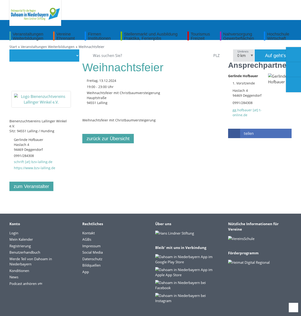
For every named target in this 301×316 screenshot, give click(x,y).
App (85, 271)
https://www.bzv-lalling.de (34, 168)
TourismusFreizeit (200, 36)
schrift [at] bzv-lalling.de (33, 162)
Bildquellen (91, 265)
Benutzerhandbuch (24, 252)
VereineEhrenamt (65, 36)
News (13, 277)
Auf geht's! (275, 55)
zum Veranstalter (31, 186)
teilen (249, 133)
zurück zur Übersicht (108, 138)
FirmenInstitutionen (99, 36)
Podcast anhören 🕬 (25, 283)
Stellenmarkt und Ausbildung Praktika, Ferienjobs (151, 36)
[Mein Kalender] (293, 84)
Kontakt (88, 233)
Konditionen (19, 270)
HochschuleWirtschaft (278, 36)
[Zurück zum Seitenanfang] (293, 307)
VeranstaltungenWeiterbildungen (28, 36)
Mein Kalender (21, 239)
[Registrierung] (293, 54)
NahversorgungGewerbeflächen (238, 36)
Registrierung (20, 246)
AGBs (86, 239)
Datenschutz (92, 258)
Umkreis (243, 51)
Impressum (91, 246)
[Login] (293, 69)
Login (13, 233)
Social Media (92, 252)
